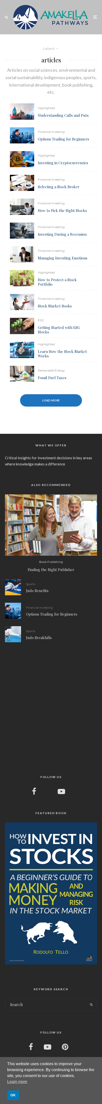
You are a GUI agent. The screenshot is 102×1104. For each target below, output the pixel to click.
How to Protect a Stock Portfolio (57, 281)
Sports (30, 584)
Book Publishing (51, 562)
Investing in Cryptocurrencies (63, 163)
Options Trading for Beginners (63, 139)
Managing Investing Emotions (62, 258)
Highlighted (46, 108)
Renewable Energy (51, 370)
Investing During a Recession (62, 234)
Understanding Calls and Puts (63, 115)
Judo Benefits (37, 590)
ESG (41, 320)
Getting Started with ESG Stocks (59, 329)
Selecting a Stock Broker (58, 186)
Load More (51, 400)
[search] (91, 1005)
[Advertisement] (51, 708)
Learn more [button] (17, 1082)
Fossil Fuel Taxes (52, 377)
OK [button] (13, 1095)
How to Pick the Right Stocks (62, 210)
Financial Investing (51, 132)
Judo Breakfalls (39, 637)
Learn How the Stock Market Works (62, 353)
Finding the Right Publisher (51, 569)
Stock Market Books (55, 306)
